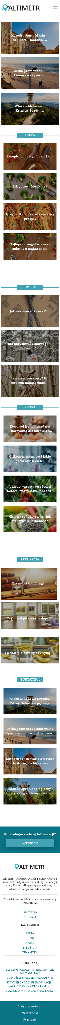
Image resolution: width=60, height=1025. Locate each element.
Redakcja (30, 912)
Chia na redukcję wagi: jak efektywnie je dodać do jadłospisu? (30, 519)
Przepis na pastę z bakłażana (30, 156)
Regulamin (29, 1020)
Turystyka (30, 679)
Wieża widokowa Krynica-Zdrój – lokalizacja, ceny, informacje (28, 108)
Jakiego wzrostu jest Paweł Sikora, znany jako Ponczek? (30, 489)
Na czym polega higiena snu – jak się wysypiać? (30, 971)
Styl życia (30, 559)
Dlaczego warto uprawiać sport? (30, 991)
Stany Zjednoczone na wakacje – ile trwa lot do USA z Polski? (30, 984)
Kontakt (30, 917)
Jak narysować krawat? (28, 311)
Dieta (30, 135)
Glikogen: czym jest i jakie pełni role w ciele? (30, 459)
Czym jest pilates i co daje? (28, 618)
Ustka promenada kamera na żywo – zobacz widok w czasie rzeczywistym (28, 73)
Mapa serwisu (30, 1013)
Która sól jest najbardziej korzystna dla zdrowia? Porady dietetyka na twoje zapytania (30, 429)
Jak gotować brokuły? (30, 186)
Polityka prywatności (29, 1006)
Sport (30, 407)
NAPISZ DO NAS (30, 843)
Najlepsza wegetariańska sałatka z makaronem (30, 246)
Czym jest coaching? (28, 583)
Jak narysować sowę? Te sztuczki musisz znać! (28, 380)
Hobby (30, 287)
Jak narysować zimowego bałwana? (28, 346)
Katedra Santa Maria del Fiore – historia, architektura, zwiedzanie (28, 38)
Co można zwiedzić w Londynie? (30, 978)
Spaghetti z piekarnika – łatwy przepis (29, 216)
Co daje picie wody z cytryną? (28, 653)
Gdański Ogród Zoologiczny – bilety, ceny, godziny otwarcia (30, 791)
